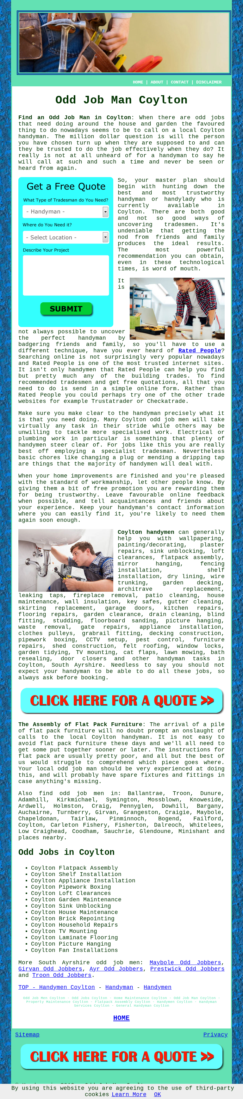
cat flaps (139, 652)
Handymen (157, 987)
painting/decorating (151, 545)
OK (157, 1094)
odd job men (118, 963)
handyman (32, 136)
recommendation (142, 256)
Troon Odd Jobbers (61, 975)
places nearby (41, 838)
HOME (138, 82)
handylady (180, 199)
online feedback (197, 495)
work (58, 438)
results (209, 243)
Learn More (129, 1094)
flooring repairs (46, 614)
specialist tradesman (137, 451)
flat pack (56, 743)
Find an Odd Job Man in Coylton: (76, 117)
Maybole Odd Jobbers (185, 963)
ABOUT (157, 82)
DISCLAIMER (208, 82)
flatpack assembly (191, 557)
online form (157, 389)
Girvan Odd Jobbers (50, 969)
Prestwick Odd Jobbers (187, 969)
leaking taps (40, 595)
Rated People (199, 351)
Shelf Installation (90, 874)
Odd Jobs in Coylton (66, 852)
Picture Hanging (85, 944)
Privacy (215, 1035)
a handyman (169, 155)
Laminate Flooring (88, 938)
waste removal (43, 627)
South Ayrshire (77, 665)
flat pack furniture (62, 731)
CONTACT (180, 82)
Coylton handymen (146, 532)
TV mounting (95, 652)
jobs (202, 671)
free (101, 488)
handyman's (135, 507)
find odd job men (71, 793)
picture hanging (193, 621)
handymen (144, 464)
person (214, 136)
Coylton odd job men (155, 420)
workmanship (111, 482)
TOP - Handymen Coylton (56, 987)
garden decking (192, 583)
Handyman (119, 987)
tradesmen (180, 224)
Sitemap (27, 1035)
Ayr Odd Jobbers (116, 969)
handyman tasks (183, 659)
